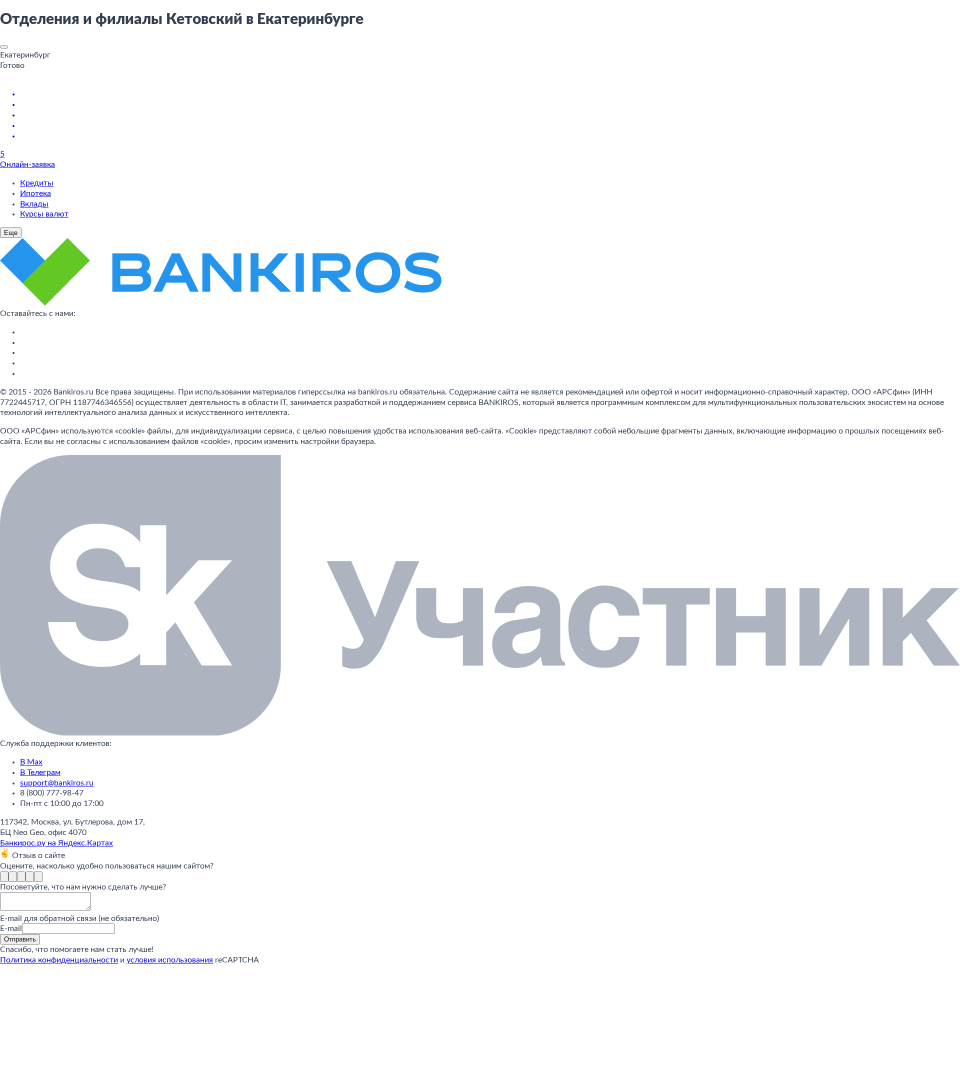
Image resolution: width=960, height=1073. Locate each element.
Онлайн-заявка (27, 164)
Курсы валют (44, 214)
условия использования (169, 960)
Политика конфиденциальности (59, 960)
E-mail (11, 928)
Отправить (20, 939)
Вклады (34, 204)
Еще (11, 232)
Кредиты (37, 183)
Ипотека (35, 194)
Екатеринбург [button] (25, 55)
